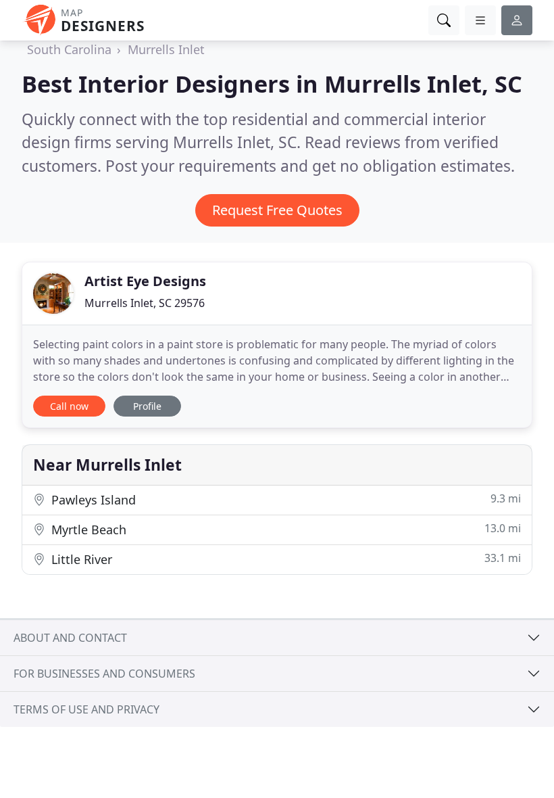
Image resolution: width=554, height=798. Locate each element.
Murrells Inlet (166, 49)
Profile (147, 406)
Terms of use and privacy (86, 709)
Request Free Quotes (277, 210)
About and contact (70, 637)
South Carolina (69, 49)
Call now (69, 406)
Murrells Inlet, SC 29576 (144, 303)
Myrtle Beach (284, 529)
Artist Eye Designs (145, 281)
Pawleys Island (284, 499)
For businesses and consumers (104, 673)
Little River (284, 558)
